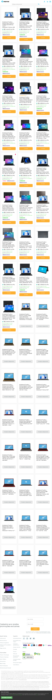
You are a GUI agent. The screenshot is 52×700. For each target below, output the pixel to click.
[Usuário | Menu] (44, 1)
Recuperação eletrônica (16, 656)
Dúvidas (15, 649)
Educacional (2, 661)
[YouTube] (33, 638)
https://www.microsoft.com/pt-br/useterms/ (40, 681)
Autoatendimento (17, 638)
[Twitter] (30, 638)
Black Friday (2, 663)
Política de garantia (4, 642)
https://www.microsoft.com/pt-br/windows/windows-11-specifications (26, 686)
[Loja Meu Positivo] (5, 1)
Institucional (3, 638)
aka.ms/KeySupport (10, 678)
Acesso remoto (16, 647)
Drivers (14, 651)
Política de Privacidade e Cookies (43, 632)
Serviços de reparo (17, 662)
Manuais (15, 653)
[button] (50, 1)
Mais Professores (4, 665)
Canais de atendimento (16, 644)
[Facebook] (24, 638)
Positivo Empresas (4, 657)
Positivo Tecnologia (4, 654)
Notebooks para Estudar (5, 667)
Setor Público (3, 659)
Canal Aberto (16, 664)
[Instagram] (27, 638)
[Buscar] (39, 4)
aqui (37, 694)
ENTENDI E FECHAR (6, 697)
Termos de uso (3, 640)
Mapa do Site (3, 648)
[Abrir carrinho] (47, 2)
